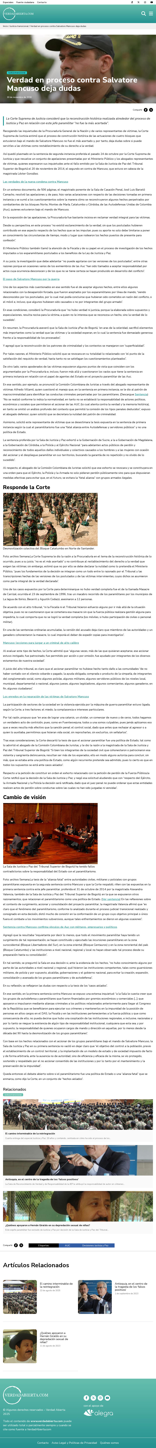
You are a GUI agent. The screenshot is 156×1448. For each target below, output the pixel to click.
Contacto (42, 2)
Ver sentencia (111, 899)
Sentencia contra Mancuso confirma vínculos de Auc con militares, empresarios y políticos (60, 927)
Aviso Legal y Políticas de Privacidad (74, 1443)
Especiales (8, 2)
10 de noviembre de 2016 (19, 97)
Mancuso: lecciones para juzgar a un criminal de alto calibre (41, 643)
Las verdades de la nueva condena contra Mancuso (35, 182)
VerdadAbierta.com (39, 1429)
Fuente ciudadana (25, 2)
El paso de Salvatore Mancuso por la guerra (31, 279)
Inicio (5, 26)
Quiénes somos (109, 1443)
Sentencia (141, 394)
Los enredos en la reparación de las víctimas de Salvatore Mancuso (46, 696)
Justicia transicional (19, 26)
